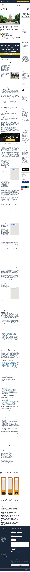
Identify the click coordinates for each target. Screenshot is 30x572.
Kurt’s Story (4, 410)
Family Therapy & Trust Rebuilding (7, 401)
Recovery (10, 35)
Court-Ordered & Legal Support (7, 375)
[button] (26, 6)
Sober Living (24, 3)
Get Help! (20, 565)
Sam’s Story (12, 410)
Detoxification (3, 217)
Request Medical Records (21, 5)
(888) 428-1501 (7, 470)
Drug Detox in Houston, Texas (16, 491)
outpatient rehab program (11, 153)
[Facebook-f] (1, 554)
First (22, 22)
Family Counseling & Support (6, 399)
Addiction (2, 35)
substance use (8, 41)
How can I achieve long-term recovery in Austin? (9, 513)
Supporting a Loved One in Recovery (7, 403)
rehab (13, 40)
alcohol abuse (6, 35)
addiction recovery (8, 37)
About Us (14, 5)
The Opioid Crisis (4, 387)
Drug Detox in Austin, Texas (3, 491)
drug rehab (11, 38)
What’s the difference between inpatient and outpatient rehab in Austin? (9, 509)
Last (27, 22)
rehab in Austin (3, 41)
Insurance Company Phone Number (25, 46)
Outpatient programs (4, 283)
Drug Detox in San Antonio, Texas (10, 491)
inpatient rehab (8, 39)
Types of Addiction (5, 385)
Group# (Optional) (25, 42)
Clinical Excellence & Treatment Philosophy (9, 368)
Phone (23, 29)
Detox (10, 3)
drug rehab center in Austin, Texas (11, 146)
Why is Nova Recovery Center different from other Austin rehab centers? (9, 519)
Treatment (3, 36)
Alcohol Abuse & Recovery (6, 389)
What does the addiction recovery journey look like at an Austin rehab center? (9, 523)
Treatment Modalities (8, 5)
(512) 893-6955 (13, 439)
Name (23, 20)
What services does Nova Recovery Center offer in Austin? (10, 516)
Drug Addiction (7, 38)
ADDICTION (3, 37)
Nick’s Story (8, 410)
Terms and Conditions (26, 569)
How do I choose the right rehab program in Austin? (10, 506)
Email (23, 26)
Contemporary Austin (9, 333)
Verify (23, 84)
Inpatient (14, 3)
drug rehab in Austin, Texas (7, 110)
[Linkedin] (5, 554)
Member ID (24, 39)
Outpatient (18, 3)
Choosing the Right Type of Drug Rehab (8, 362)
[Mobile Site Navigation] (28, 9)
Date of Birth (24, 32)
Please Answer (24, 49)
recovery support (9, 40)
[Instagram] (3, 554)
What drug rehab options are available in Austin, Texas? (9, 502)
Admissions (6, 3)
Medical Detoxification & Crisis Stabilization (9, 365)
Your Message (13, 541)
